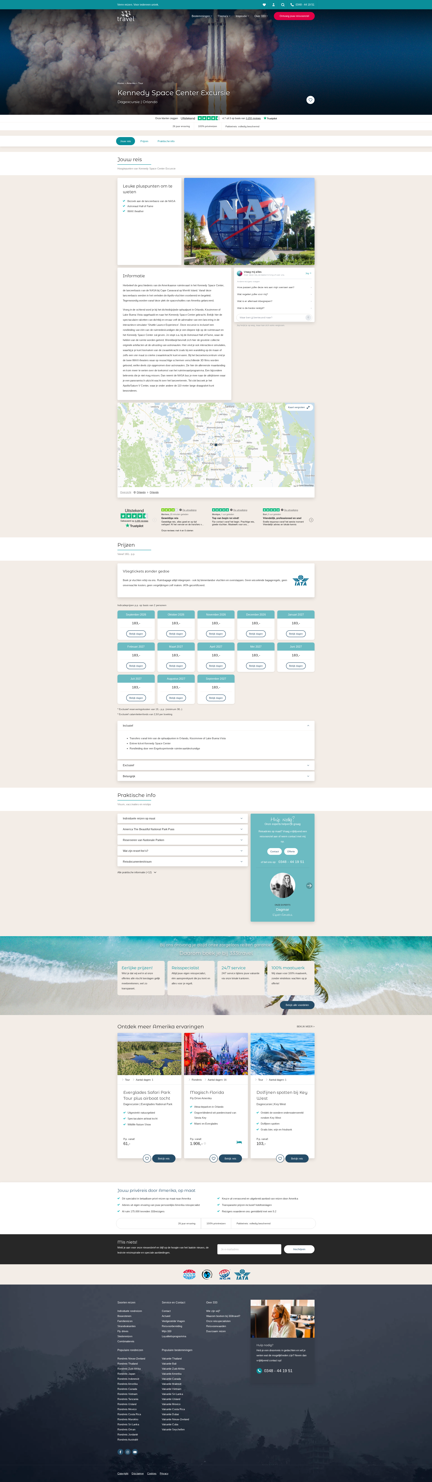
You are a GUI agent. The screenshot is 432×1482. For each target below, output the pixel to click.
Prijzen (144, 141)
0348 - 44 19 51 (291, 862)
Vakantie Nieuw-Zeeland (175, 1419)
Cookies (151, 1473)
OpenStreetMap (306, 485)
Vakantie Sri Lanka (172, 1394)
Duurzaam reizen (216, 1331)
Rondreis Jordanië (127, 1434)
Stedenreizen (124, 1336)
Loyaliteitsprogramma (174, 1336)
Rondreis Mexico (127, 1409)
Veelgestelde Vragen (173, 1321)
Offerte (291, 851)
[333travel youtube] (135, 1452)
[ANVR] (190, 1274)
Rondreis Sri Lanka (128, 1424)
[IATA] (242, 1274)
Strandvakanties (126, 1326)
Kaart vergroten (296, 407)
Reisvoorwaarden (216, 1326)
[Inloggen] (273, 4)
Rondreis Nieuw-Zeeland (131, 1358)
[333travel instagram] (128, 1452)
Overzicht (125, 492)
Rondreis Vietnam (127, 1394)
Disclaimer (138, 1473)
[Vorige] (190, 221)
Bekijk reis (164, 1158)
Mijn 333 (166, 1331)
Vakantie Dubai (170, 1414)
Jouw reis (125, 141)
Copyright (122, 1473)
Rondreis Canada (127, 1388)
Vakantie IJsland (171, 1399)
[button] (216, 445)
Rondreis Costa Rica (129, 1414)
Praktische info (166, 141)
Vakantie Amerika (171, 1373)
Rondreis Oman (126, 1429)
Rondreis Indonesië (128, 1378)
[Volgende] (308, 221)
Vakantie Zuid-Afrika (173, 1368)
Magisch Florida (207, 1092)
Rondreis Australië (127, 1439)
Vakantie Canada (171, 1378)
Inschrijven (299, 1249)
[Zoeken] (283, 4)
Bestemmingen (201, 16)
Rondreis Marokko (127, 1419)
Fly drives (123, 1331)
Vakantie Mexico (171, 1404)
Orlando (141, 492)
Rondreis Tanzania (127, 1399)
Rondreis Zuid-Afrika (129, 1368)
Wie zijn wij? (213, 1311)
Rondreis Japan (126, 1373)
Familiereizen (124, 1321)
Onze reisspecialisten (218, 1321)
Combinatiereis (125, 1341)
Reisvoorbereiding (172, 1326)
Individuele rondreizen (129, 1311)
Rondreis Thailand (127, 1363)
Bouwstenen (124, 1316)
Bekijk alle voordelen (297, 1005)
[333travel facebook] (120, 1452)
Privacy (164, 1473)
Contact (274, 851)
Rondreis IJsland (126, 1404)
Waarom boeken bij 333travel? (223, 1316)
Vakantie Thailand (172, 1358)
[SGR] (225, 1274)
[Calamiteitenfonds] (207, 1274)
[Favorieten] (264, 4)
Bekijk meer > (306, 1026)
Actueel (166, 1316)
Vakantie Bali (169, 1363)
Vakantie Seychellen (173, 1429)
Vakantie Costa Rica (173, 1409)
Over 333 (260, 16)
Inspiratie (241, 16)
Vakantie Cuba (170, 1424)
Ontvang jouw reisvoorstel (294, 16)
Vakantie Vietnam (171, 1388)
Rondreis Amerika (127, 1383)
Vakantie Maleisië (172, 1383)
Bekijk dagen (136, 634)
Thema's (223, 16)
